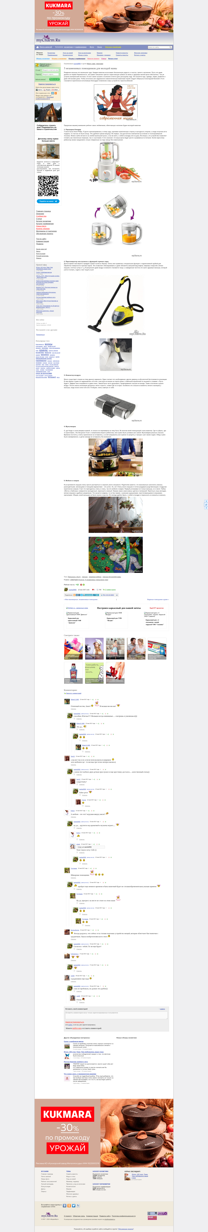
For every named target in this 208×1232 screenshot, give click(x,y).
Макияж (99, 53)
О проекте (68, 1216)
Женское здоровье (140, 53)
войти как (77, 1028)
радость (56, 366)
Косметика (51, 53)
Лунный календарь (42, 256)
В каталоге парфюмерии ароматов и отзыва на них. (101, 1188)
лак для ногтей (56, 352)
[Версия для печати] (117, 595)
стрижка (42, 369)
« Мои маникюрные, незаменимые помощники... (81, 599)
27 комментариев (110, 589)
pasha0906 (77, 64)
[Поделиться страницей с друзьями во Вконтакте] (77, 595)
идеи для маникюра (54, 348)
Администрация (42, 241)
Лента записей (46, 47)
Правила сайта (104, 1216)
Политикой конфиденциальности (45, 98)
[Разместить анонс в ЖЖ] (96, 595)
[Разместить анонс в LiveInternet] (87, 595)
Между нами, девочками (95, 64)
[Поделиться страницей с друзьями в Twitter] (82, 595)
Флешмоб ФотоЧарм (41, 377)
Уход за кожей (68, 53)
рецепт (38, 368)
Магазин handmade (113, 47)
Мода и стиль (83, 55)
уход (48, 371)
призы (47, 364)
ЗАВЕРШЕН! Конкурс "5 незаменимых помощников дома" (89, 580)
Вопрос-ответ (113, 58)
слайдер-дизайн (50, 368)
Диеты (38, 251)
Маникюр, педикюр (103, 55)
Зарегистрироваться (74, 1022)
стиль (37, 369)
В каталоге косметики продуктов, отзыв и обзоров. (100, 1176)
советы (58, 368)
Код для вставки (108, 595)
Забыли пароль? (40, 79)
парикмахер (41, 361)
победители (56, 360)
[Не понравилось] (96, 699)
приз (43, 364)
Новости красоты (122, 53)
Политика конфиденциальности (124, 1216)
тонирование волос (41, 371)
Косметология (68, 55)
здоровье (45, 348)
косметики (68, 47)
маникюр (45, 355)
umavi (78, 844)
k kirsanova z (75, 954)
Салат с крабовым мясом (44, 272)
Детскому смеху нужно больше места (48, 140)
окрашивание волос (44, 358)
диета (45, 346)
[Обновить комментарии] (206, 504)
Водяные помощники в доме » (158, 599)
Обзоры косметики (43, 58)
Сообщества (41, 216)
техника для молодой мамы (112, 577)
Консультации (40, 253)
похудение (56, 362)
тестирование (49, 369)
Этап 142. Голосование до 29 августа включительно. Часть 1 (47, 306)
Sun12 (73, 756)
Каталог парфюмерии (45, 224)
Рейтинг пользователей (49, 1181)
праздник (38, 364)
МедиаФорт (54, 1219)
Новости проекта (93, 58)
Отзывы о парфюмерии (77, 58)
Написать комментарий (73, 693)
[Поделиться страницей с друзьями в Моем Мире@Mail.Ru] (79, 595)
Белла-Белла (75, 930)
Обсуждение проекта (44, 234)
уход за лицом (48, 375)
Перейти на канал (47, 201)
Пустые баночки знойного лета (45, 297)
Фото (92, 47)
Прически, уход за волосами (75, 1184)
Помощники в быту (74, 577)
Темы (68, 1171)
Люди (99, 47)
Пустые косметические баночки (44, 366)
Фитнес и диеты (139, 55)
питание (49, 360)
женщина (38, 348)
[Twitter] (73, 1205)
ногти (57, 357)
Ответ (80, 847)
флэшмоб (52, 377)
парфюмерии (80, 47)
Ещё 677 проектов (157, 608)
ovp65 (73, 976)
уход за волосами (44, 373)
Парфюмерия (52, 55)
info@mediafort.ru (110, 1219)
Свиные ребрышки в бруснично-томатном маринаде (46, 293)
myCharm (44, 1171)
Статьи (103, 58)
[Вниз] (206, 508)
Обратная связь (79, 1216)
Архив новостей (41, 249)
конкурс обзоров (53, 350)
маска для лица (40, 356)
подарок (45, 362)
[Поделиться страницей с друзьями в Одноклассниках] (74, 595)
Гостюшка (74, 868)
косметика (40, 352)
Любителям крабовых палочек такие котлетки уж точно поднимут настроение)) (47, 282)
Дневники (40, 214)
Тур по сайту (41, 239)
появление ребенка (95, 577)
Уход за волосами (84, 53)
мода (46, 356)
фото (58, 377)
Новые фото (41, 226)
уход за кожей (39, 375)
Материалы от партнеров (46, 231)
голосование (39, 346)
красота (48, 352)
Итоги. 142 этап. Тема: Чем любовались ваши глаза (44, 268)
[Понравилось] (98, 699)
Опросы (38, 258)
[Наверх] (206, 501)
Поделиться (40, 334)
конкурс (43, 350)
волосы (48, 344)
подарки (39, 363)
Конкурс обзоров (43, 229)
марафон (52, 355)
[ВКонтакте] (64, 1205)
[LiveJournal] (78, 1205)
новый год (52, 356)
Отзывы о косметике (59, 58)
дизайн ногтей (51, 346)
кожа (37, 350)
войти (70, 1025)
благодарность (40, 344)
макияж (38, 355)
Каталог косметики (43, 221)
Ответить (73, 709)
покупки (50, 362)
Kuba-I (73, 810)
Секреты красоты (122, 55)
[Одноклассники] (69, 1205)
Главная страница (43, 211)
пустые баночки (54, 364)
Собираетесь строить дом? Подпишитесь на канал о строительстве (47, 127)
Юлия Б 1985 (75, 699)
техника (85, 577)
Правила (39, 244)
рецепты (43, 368)
